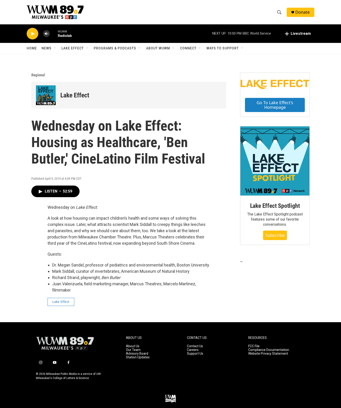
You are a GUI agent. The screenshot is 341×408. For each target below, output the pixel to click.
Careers (193, 350)
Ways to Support (222, 48)
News (46, 48)
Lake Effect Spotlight (275, 205)
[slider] (54, 33)
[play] (32, 33)
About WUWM (158, 48)
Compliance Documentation (268, 350)
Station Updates (138, 357)
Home (32, 48)
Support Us (195, 353)
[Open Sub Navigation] (55, 48)
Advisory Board (137, 353)
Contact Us (195, 346)
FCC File (254, 346)
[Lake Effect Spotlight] (274, 161)
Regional (38, 75)
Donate (302, 12)
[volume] (46, 34)
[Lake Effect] (46, 95)
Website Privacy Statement (268, 353)
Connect (188, 48)
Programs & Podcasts (115, 48)
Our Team (133, 350)
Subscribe (275, 235)
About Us (132, 346)
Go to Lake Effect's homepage (275, 105)
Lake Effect (72, 48)
